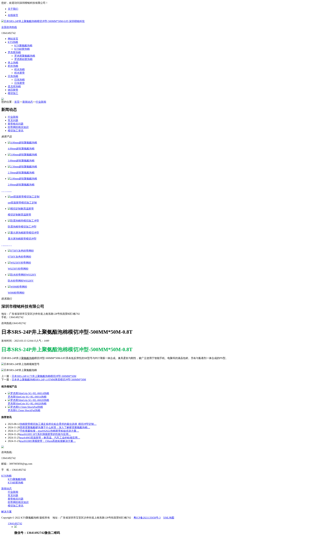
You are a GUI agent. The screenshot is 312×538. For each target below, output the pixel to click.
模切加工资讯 (15, 130)
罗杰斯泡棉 (14, 52)
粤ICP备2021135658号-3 (147, 517)
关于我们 (13, 8)
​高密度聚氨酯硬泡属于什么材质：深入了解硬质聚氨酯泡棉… (55, 427)
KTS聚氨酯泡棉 (23, 45)
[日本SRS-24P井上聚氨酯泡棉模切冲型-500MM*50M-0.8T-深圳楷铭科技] (43, 21)
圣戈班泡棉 (14, 86)
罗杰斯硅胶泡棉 (23, 59)
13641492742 (15, 523)
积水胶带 (19, 72)
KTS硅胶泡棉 (22, 49)
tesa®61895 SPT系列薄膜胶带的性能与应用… (45, 434)
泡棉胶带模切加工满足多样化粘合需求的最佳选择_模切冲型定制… (58, 424)
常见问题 (13, 120)
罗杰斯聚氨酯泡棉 (24, 55)
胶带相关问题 (15, 123)
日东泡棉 (13, 76)
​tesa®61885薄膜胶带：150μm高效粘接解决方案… (48, 441)
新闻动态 (27, 101)
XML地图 (168, 517)
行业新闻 (41, 101)
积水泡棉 (13, 66)
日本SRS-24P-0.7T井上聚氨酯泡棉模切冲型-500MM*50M (44, 376)
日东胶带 (19, 83)
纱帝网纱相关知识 (18, 127)
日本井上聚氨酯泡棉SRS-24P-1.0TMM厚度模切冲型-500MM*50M (49, 379)
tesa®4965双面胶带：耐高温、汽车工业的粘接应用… (50, 437)
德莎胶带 (13, 89)
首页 (17, 101)
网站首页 (13, 38)
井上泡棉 (13, 62)
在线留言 (13, 15)
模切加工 (13, 93)
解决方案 (6, 511)
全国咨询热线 (9, 27)
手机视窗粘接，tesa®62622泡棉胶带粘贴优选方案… (49, 430)
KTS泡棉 (13, 42)
